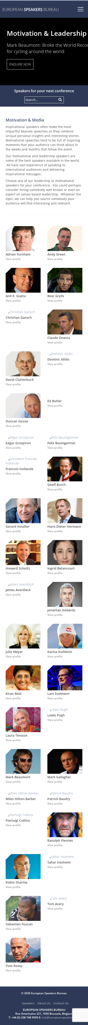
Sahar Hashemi (59, 862)
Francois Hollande (19, 469)
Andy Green (56, 254)
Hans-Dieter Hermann (64, 526)
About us (43, 1003)
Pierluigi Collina (18, 820)
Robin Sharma (16, 882)
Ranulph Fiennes (60, 840)
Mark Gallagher (59, 777)
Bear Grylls (55, 296)
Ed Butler (54, 401)
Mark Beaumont (18, 777)
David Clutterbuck (20, 379)
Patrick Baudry (58, 799)
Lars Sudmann (58, 693)
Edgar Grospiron (18, 443)
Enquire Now (20, 64)
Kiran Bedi (13, 693)
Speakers (28, 1003)
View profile (13, 259)
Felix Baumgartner (61, 443)
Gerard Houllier (18, 526)
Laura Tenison (17, 735)
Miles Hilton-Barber (21, 799)
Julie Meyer (14, 652)
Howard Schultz (18, 568)
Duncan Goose (17, 421)
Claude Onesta (58, 338)
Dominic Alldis (58, 359)
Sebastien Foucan (19, 924)
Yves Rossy (14, 966)
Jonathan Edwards (61, 610)
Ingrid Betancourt (61, 568)
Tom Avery (55, 904)
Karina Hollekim (59, 652)
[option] (44, 51)
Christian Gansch (19, 317)
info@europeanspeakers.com (61, 1017)
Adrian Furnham (18, 254)
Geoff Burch (56, 484)
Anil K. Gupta (16, 296)
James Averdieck (18, 590)
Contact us (60, 1003)
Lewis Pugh (56, 715)
